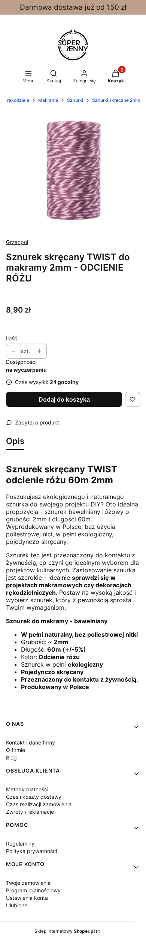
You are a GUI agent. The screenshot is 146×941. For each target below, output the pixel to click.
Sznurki (75, 100)
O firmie (15, 750)
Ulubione (16, 905)
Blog (11, 757)
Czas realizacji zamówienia (39, 804)
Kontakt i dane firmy (30, 742)
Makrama (48, 100)
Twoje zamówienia (28, 883)
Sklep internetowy (64, 931)
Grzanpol (17, 242)
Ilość (11, 338)
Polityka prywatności (31, 851)
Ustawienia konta (27, 898)
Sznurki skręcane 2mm (116, 100)
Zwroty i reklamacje (30, 811)
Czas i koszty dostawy (33, 797)
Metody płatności (27, 789)
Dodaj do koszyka (64, 399)
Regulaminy (20, 843)
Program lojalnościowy (33, 890)
